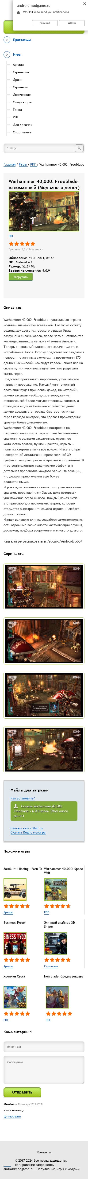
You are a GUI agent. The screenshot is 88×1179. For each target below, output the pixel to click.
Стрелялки (51, 966)
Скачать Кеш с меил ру (28, 832)
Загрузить (20, 277)
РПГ (11, 236)
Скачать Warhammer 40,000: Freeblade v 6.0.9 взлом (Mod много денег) (41, 811)
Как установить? (23, 798)
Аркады (8, 912)
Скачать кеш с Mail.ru (27, 828)
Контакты (44, 1152)
